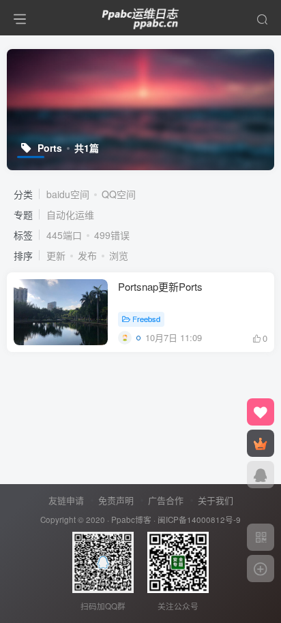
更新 (55, 255)
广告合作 (165, 500)
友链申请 (66, 500)
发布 (87, 255)
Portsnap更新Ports (160, 286)
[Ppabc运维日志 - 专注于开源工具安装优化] (140, 16)
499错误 (112, 235)
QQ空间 (119, 194)
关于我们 (215, 500)
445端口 (64, 235)
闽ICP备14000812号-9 (199, 519)
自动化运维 (70, 214)
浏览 (118, 255)
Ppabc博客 (131, 519)
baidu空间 (67, 194)
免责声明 (116, 500)
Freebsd (146, 318)
